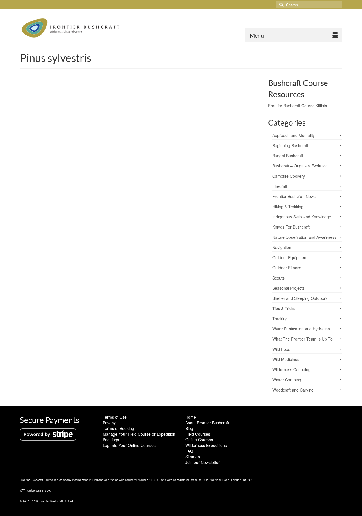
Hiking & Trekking (287, 206)
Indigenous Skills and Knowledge (301, 217)
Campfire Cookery (88, 244)
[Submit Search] (280, 4)
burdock (69, 281)
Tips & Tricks (283, 308)
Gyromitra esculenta (112, 281)
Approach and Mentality (293, 135)
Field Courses (197, 434)
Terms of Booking (118, 428)
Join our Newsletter (202, 462)
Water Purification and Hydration (301, 329)
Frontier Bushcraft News (294, 196)
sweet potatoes (230, 281)
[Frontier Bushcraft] (71, 28)
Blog (189, 428)
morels (149, 281)
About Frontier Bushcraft (207, 422)
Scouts (278, 278)
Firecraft (279, 186)
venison (31, 287)
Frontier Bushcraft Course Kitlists (297, 105)
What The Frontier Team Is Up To (302, 339)
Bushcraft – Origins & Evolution (300, 166)
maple (139, 281)
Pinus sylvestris (171, 281)
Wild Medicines (285, 359)
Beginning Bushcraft (290, 145)
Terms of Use (115, 417)
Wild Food (109, 244)
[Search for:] (309, 4)
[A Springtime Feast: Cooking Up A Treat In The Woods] (139, 152)
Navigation (281, 247)
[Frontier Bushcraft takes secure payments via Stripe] (48, 434)
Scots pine (190, 281)
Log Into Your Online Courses (129, 445)
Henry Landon (43, 244)
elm (79, 281)
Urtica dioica (250, 281)
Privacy (109, 422)
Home (190, 417)
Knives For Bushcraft (291, 227)
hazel (129, 281)
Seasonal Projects (288, 288)
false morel (90, 281)
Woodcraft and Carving (293, 390)
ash (50, 281)
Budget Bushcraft (287, 155)
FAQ (189, 451)
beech (59, 281)
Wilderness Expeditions (206, 445)
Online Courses (199, 439)
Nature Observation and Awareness (304, 237)
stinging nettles (208, 281)
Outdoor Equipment (289, 257)
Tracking (280, 318)
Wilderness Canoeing (291, 369)
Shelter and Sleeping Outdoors (299, 298)
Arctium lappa (37, 281)
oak (157, 281)
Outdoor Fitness (286, 267)
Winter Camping (286, 379)
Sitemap (192, 456)
